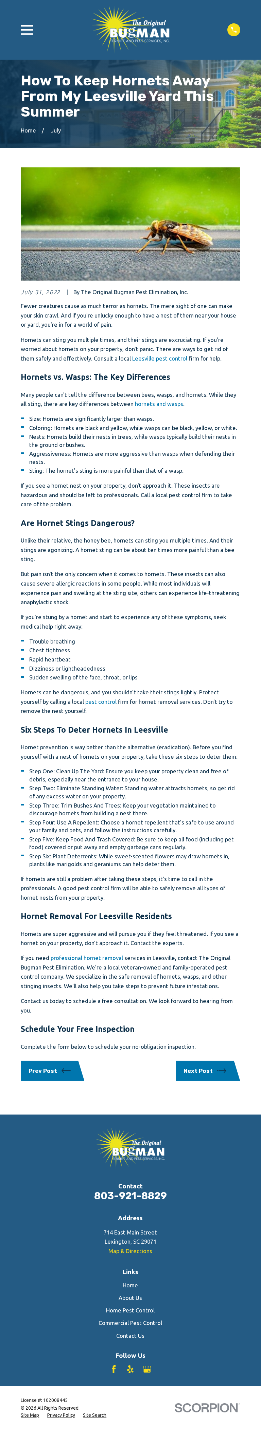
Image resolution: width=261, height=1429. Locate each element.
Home (130, 1285)
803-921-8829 (130, 1196)
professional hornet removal (87, 958)
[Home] (130, 30)
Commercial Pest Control (130, 1323)
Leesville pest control (159, 358)
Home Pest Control (130, 1310)
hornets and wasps (159, 404)
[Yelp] (130, 1369)
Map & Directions (130, 1251)
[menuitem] (30, 1415)
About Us (130, 1297)
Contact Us (130, 1335)
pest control (101, 701)
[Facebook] (114, 1369)
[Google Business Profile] (147, 1369)
